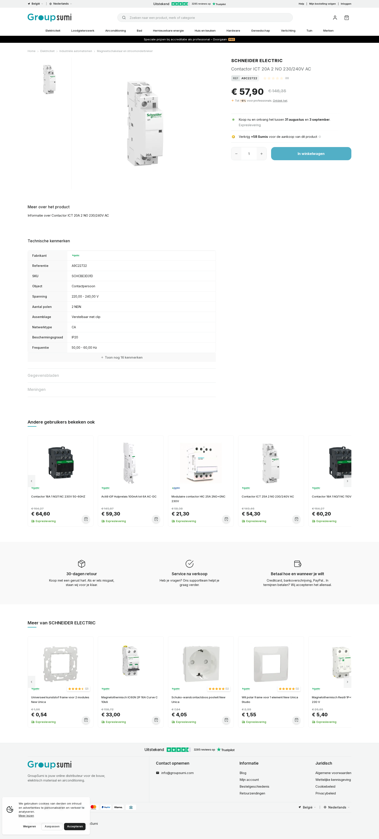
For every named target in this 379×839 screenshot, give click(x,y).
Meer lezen (26, 815)
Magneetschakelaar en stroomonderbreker (125, 51)
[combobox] (205, 17)
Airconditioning (115, 30)
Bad (139, 30)
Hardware (233, 30)
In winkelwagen (311, 153)
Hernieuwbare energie (168, 30)
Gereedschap (260, 30)
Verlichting (288, 30)
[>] (347, 481)
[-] (236, 153)
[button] (276, 78)
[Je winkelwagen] (346, 18)
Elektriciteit (53, 30)
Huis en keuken (205, 30)
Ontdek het (280, 100)
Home (32, 51)
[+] (261, 153)
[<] (31, 481)
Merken (328, 30)
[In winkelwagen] (86, 519)
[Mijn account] (335, 18)
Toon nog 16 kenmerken (124, 357)
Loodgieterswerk (82, 30)
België (36, 3)
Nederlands (61, 3)
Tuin (309, 30)
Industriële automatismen (75, 51)
